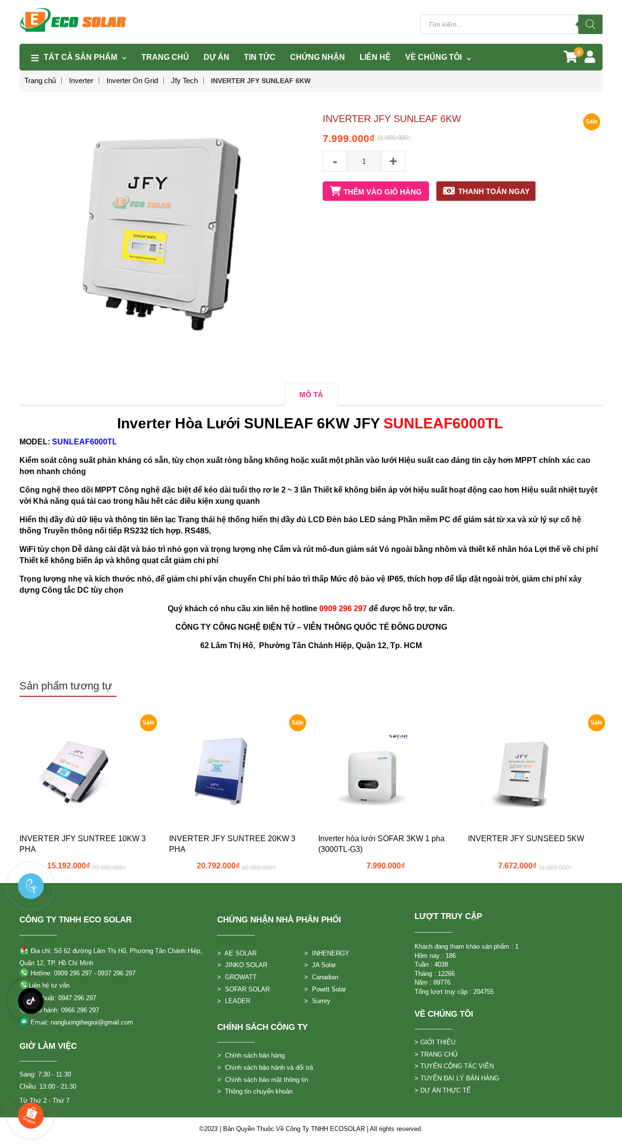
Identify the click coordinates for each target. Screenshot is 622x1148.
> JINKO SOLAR (242, 965)
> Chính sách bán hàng (251, 1055)
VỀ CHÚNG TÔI (433, 57)
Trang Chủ (165, 57)
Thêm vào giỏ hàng (383, 192)
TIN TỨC (260, 57)
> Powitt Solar (325, 989)
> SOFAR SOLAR (243, 989)
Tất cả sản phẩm (80, 57)
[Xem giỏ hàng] (570, 59)
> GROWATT (237, 977)
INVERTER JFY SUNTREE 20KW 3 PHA (232, 843)
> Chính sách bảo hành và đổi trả (265, 1067)
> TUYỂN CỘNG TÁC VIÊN (454, 1066)
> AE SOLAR (237, 953)
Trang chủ (40, 80)
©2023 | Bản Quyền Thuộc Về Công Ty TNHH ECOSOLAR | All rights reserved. (311, 1128)
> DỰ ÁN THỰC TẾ (443, 1090)
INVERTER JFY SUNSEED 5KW (526, 838)
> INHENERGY (326, 953)
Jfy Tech (184, 80)
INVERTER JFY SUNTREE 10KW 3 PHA (82, 843)
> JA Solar (320, 965)
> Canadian (321, 977)
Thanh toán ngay (494, 191)
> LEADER (233, 1001)
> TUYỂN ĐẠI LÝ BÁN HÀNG (457, 1078)
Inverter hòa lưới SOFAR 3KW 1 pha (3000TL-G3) (381, 843)
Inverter (81, 80)
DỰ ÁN (216, 57)
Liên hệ (375, 57)
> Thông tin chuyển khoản (255, 1091)
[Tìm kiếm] (590, 24)
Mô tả (311, 394)
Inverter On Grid (132, 80)
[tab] (311, 394)
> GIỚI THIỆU (435, 1042)
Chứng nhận (317, 57)
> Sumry (317, 1001)
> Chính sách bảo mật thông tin (262, 1079)
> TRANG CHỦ (436, 1054)
